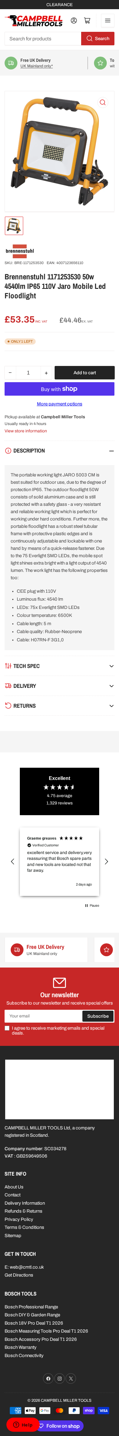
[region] (59, 861)
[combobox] (59, 38)
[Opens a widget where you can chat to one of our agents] (23, 1425)
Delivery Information (25, 1203)
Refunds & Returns (23, 1211)
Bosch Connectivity (24, 1355)
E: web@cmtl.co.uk (24, 1267)
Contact (12, 1194)
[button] (12, 861)
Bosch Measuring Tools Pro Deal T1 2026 (46, 1331)
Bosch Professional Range (31, 1306)
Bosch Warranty (21, 1347)
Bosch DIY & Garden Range (32, 1314)
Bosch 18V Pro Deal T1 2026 (34, 1323)
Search (102, 38)
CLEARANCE (59, 4)
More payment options (59, 403)
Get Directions (19, 1275)
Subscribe (98, 1016)
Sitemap (13, 1235)
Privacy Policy (19, 1219)
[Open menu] (107, 20)
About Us (14, 1186)
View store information (26, 431)
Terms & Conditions (24, 1227)
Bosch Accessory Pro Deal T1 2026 (41, 1339)
